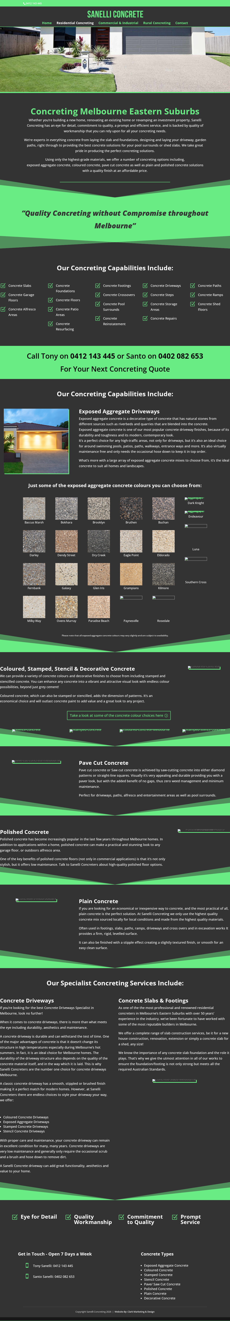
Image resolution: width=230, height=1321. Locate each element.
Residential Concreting (75, 23)
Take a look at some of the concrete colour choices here (116, 715)
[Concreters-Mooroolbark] (34, 574)
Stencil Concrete (156, 1279)
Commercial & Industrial (118, 23)
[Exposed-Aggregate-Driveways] (163, 541)
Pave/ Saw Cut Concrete (162, 1284)
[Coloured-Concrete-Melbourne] (144, 730)
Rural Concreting (157, 23)
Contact (181, 23)
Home (47, 23)
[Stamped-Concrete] (85, 730)
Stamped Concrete (158, 1275)
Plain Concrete (155, 1293)
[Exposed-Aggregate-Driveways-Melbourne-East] (34, 508)
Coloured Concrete (158, 1270)
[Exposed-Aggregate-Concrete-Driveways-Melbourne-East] (131, 508)
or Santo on (114, 356)
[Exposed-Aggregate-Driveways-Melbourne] (131, 574)
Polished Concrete (158, 1289)
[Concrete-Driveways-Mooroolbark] (66, 541)
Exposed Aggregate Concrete (166, 1265)
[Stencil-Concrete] (26, 730)
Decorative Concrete (159, 1298)
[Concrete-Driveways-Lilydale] (99, 541)
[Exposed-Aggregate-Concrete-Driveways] (66, 607)
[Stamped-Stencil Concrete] (204, 730)
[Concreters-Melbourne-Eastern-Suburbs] (163, 574)
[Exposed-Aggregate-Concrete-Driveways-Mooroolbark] (131, 541)
